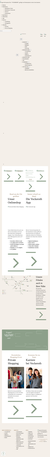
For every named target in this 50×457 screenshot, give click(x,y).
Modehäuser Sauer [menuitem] (9, 8)
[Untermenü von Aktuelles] (29, 66)
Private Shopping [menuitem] (8, 28)
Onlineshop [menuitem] (4, 16)
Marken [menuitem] (4, 5)
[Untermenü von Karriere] (28, 62)
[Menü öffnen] (17, 55)
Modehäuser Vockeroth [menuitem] (10, 10)
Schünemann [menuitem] (7, 13)
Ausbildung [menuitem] (7, 21)
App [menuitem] (3, 18)
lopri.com (45, 441)
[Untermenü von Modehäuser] (30, 50)
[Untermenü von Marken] (27, 42)
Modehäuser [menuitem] (5, 6)
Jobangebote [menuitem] (7, 23)
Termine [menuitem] (6, 26)
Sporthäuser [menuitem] (5, 15)
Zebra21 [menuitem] (6, 11)
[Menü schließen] (21, 39)
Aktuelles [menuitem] (4, 24)
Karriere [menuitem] (4, 20)
